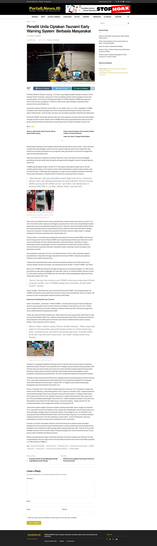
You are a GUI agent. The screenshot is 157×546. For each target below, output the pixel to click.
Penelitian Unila (51, 446)
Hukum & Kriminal (54, 17)
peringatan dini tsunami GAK (78, 446)
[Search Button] (128, 23)
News (43, 17)
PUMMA (91, 446)
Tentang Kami (47, 1)
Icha (100, 73)
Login (128, 1)
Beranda (35, 17)
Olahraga (107, 17)
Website (64, 509)
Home (28, 21)
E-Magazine (67, 17)
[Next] (62, 140)
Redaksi (41, 1)
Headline (33, 21)
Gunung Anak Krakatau (37, 446)
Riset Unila (31, 448)
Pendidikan (97, 17)
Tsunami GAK (40, 448)
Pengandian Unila (63, 446)
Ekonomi (118, 17)
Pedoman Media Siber (32, 1)
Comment (30, 478)
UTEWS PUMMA (74, 448)
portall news (31, 40)
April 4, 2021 (42, 40)
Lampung (86, 17)
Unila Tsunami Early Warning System (56, 448)
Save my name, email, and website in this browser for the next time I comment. (53, 517)
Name (29, 501)
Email (29, 509)
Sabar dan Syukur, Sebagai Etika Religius (77, 136)
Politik (77, 17)
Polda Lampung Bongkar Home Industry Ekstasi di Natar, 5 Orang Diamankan (79, 132)
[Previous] (59, 140)
